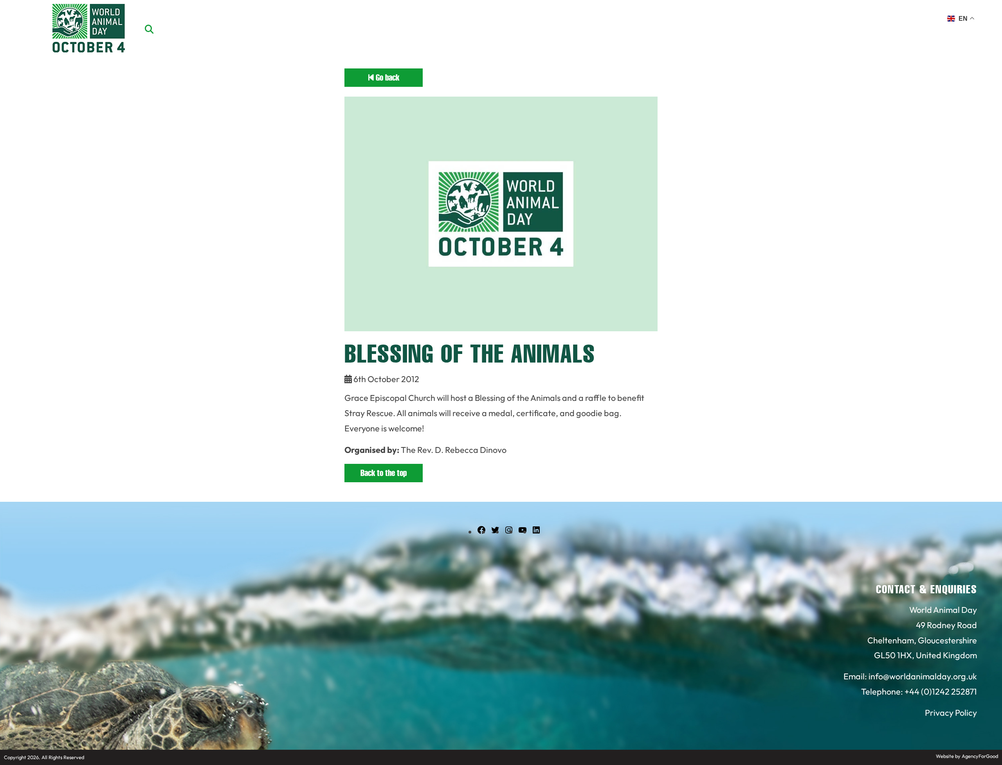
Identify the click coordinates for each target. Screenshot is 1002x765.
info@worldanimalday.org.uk (923, 676)
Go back (386, 77)
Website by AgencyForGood (967, 756)
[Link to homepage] (88, 29)
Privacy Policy (951, 712)
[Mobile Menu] (15, 21)
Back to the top (383, 473)
